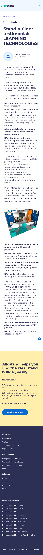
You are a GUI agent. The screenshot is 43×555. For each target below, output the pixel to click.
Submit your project (15, 412)
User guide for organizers (12, 465)
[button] (39, 5)
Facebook (6, 485)
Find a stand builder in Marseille (14, 515)
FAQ (4, 469)
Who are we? (7, 439)
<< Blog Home (9, 17)
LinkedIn (5, 479)
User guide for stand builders (13, 462)
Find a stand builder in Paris (12, 509)
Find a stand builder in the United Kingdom (18, 535)
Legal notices (7, 449)
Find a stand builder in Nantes (13, 522)
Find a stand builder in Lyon (12, 512)
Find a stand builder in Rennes (13, 525)
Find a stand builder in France (13, 505)
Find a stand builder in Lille (12, 528)
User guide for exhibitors (11, 459)
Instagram (6, 489)
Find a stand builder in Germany (14, 532)
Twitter (5, 482)
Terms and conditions (10, 445)
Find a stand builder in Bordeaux (14, 518)
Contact (5, 442)
